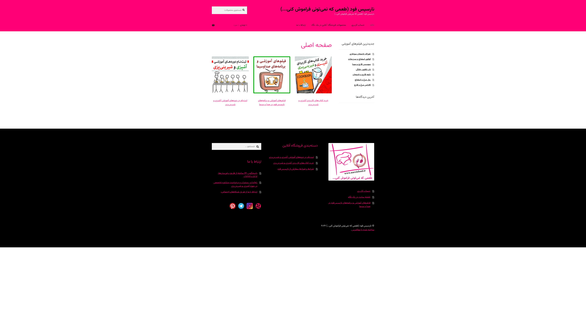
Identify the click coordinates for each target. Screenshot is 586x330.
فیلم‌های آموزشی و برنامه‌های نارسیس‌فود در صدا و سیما (272, 102)
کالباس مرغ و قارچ (362, 85)
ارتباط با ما (301, 25)
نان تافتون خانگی (363, 69)
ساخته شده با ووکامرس (363, 230)
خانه (372, 25)
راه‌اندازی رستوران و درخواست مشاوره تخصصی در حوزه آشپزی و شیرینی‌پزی (235, 184)
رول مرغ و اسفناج (363, 80)
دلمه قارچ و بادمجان (362, 74)
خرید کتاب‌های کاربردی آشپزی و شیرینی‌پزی (313, 102)
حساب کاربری (357, 25)
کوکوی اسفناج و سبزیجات (359, 59)
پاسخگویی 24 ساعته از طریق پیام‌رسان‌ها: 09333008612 (237, 175)
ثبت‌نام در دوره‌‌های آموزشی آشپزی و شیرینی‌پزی (230, 102)
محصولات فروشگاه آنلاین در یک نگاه (328, 25)
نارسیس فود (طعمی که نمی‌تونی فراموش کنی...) (327, 9)
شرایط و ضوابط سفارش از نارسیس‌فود (295, 169)
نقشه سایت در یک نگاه (359, 197)
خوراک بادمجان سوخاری (360, 54)
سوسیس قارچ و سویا (361, 64)
